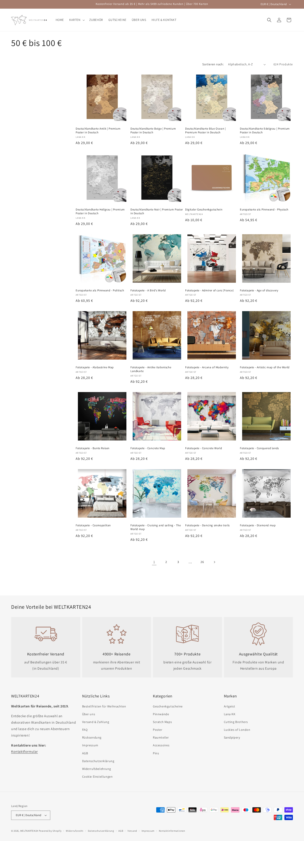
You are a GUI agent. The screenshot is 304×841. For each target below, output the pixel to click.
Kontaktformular (24, 751)
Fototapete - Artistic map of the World (265, 367)
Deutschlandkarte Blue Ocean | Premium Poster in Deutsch (205, 130)
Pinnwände (161, 714)
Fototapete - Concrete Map (147, 448)
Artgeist (229, 706)
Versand (132, 830)
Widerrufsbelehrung (96, 769)
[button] (77, 19)
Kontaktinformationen (172, 830)
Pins (156, 753)
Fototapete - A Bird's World (148, 290)
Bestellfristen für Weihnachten (104, 706)
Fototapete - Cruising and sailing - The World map (155, 527)
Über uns (88, 714)
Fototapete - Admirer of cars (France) (209, 290)
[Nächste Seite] (214, 562)
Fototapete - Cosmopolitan (93, 525)
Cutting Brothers (236, 722)
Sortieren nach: (213, 64)
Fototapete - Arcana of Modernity (207, 367)
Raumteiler (161, 737)
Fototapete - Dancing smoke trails (207, 525)
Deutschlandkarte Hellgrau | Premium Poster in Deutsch (100, 211)
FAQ (85, 730)
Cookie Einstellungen (97, 777)
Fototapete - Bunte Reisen (92, 448)
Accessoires (161, 745)
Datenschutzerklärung (98, 761)
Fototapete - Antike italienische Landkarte (150, 369)
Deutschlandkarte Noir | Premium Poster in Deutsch (156, 211)
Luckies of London (237, 730)
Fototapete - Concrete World (203, 448)
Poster (157, 730)
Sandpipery (232, 737)
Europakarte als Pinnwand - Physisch (264, 209)
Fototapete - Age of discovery (259, 290)
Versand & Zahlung (95, 722)
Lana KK (229, 714)
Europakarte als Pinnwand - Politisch (100, 290)
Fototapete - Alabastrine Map (95, 367)
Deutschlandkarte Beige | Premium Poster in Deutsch (153, 130)
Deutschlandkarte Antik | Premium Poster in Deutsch (98, 130)
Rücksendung (92, 737)
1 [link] (154, 562)
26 (202, 562)
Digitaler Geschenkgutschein (203, 209)
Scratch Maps (162, 722)
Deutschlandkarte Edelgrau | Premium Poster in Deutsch (265, 130)
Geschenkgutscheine (168, 706)
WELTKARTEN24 (29, 830)
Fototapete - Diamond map (258, 525)
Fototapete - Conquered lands (259, 448)
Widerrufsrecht (74, 830)
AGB (85, 753)
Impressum (90, 745)
